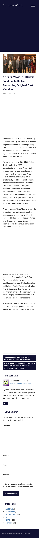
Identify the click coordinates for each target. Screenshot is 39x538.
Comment (7, 425)
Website (6, 475)
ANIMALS (9, 509)
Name (5, 456)
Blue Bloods (10, 512)
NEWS (8, 520)
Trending (9, 523)
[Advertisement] (19, 30)
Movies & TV (10, 515)
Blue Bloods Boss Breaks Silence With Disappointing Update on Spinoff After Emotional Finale (19, 365)
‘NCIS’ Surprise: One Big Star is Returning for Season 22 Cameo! (17, 358)
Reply (5, 403)
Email (5, 465)
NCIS (15, 93)
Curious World (13, 5)
